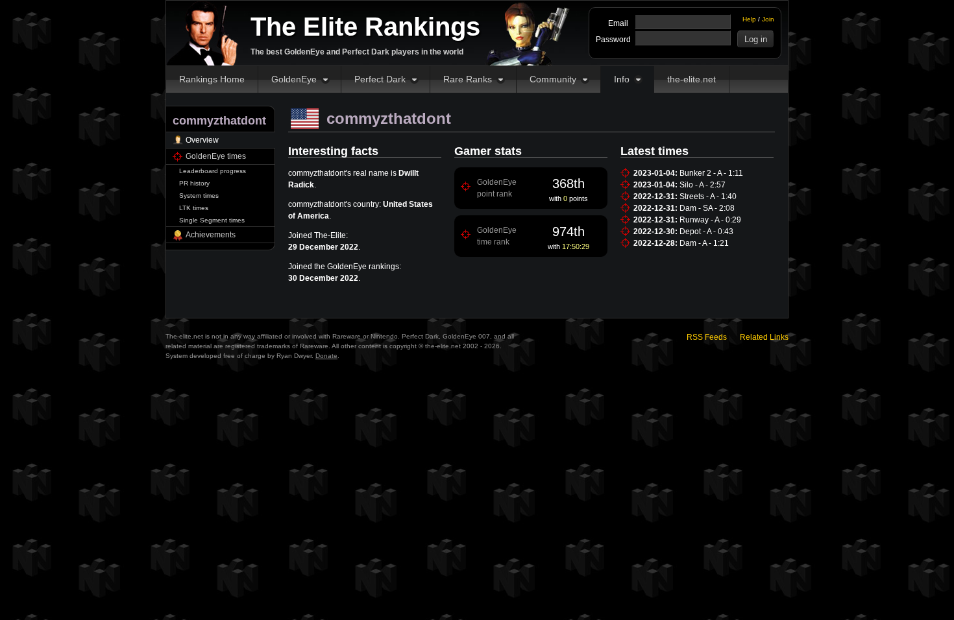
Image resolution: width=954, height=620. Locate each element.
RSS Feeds (707, 337)
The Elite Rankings (365, 26)
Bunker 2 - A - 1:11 (711, 173)
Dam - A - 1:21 (704, 243)
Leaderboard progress (212, 170)
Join (768, 19)
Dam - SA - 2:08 (707, 208)
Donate (326, 355)
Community (553, 79)
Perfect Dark (380, 79)
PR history (194, 183)
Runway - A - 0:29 (710, 219)
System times (199, 195)
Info (622, 79)
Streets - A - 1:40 (708, 196)
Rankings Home (212, 79)
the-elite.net (691, 79)
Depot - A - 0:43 (706, 231)
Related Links (764, 337)
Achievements (211, 234)
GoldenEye (294, 79)
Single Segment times (212, 220)
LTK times (193, 207)
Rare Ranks (467, 79)
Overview (202, 140)
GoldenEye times (216, 156)
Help (749, 19)
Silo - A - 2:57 (702, 184)
